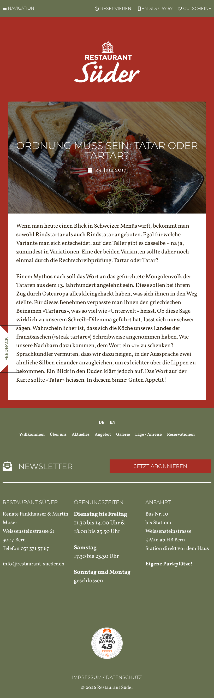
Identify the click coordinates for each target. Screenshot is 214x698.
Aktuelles (81, 434)
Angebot (103, 434)
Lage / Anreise (148, 434)
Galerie (123, 434)
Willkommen (32, 434)
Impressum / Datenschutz (107, 677)
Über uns (58, 434)
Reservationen (181, 434)
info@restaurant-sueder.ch (33, 564)
